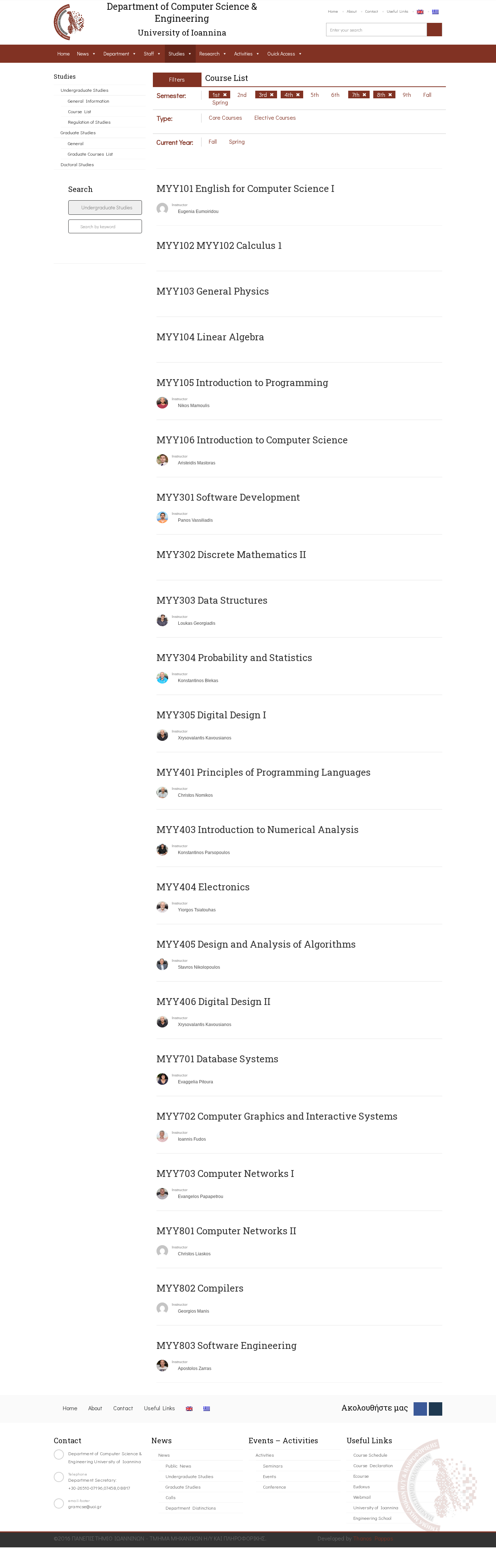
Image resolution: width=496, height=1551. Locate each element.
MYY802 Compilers (200, 1288)
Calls (170, 1497)
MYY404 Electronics (203, 887)
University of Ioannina (375, 1507)
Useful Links (397, 11)
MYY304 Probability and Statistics (234, 657)
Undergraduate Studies (84, 90)
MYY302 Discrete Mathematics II (231, 554)
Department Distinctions (191, 1508)
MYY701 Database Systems (217, 1059)
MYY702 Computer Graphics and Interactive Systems (277, 1116)
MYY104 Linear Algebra (210, 337)
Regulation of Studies (89, 122)
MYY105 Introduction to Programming (242, 382)
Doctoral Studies (77, 164)
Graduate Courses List (90, 154)
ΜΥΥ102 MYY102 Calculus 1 (219, 245)
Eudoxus (361, 1486)
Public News (178, 1465)
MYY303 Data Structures (212, 600)
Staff (149, 53)
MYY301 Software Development (228, 497)
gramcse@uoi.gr (85, 1506)
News (83, 53)
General (76, 143)
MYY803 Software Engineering (226, 1345)
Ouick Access (281, 53)
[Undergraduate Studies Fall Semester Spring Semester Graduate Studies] (105, 207)
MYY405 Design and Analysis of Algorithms (256, 944)
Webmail (362, 1497)
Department (116, 53)
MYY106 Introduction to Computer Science (252, 440)
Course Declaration (373, 1465)
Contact (371, 11)
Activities (243, 53)
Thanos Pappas (373, 1538)
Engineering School (372, 1518)
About (352, 11)
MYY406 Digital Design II (213, 1001)
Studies (176, 53)
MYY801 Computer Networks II (226, 1230)
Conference (274, 1487)
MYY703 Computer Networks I (225, 1173)
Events (269, 1476)
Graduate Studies (78, 132)
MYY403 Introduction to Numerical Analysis (257, 829)
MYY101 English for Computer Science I (245, 188)
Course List (79, 111)
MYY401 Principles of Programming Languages (263, 772)
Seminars (272, 1465)
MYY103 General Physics (212, 291)
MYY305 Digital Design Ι (211, 715)
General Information (88, 101)
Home (333, 11)
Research (209, 53)
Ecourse (361, 1476)
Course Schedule (370, 1455)
